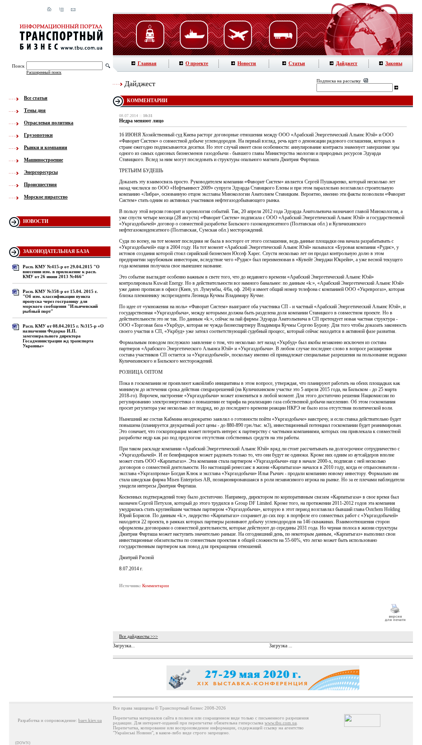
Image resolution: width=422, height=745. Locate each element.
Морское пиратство (46, 197)
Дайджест (346, 63)
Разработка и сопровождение (47, 720)
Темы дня (35, 110)
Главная (147, 63)
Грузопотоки (38, 135)
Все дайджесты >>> (138, 636)
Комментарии (155, 585)
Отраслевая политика (48, 123)
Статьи (296, 63)
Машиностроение (43, 160)
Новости (246, 63)
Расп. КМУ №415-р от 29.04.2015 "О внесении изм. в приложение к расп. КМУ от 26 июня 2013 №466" (61, 271)
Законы (393, 63)
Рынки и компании (45, 147)
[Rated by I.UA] (362, 725)
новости (35, 221)
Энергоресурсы (41, 172)
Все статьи (35, 98)
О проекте (196, 63)
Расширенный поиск (43, 72)
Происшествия (40, 184)
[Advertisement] (247, 612)
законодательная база (56, 251)
